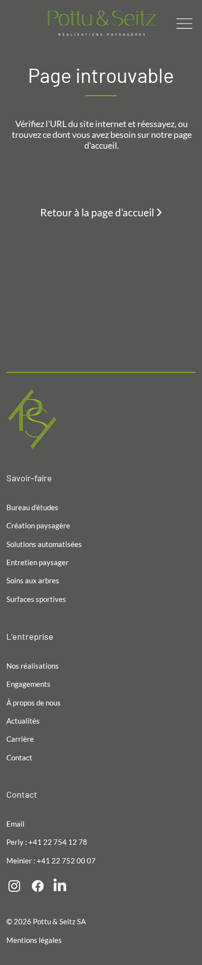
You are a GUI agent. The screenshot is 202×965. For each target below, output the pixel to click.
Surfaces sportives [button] (36, 599)
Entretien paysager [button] (37, 562)
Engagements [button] (28, 683)
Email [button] (15, 823)
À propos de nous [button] (33, 702)
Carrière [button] (20, 738)
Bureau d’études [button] (32, 507)
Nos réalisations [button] (32, 665)
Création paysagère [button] (38, 525)
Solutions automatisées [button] (44, 544)
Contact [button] (19, 757)
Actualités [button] (23, 720)
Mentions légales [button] (34, 940)
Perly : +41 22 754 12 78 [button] (46, 841)
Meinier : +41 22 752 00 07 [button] (51, 860)
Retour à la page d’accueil (98, 212)
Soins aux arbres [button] (32, 580)
